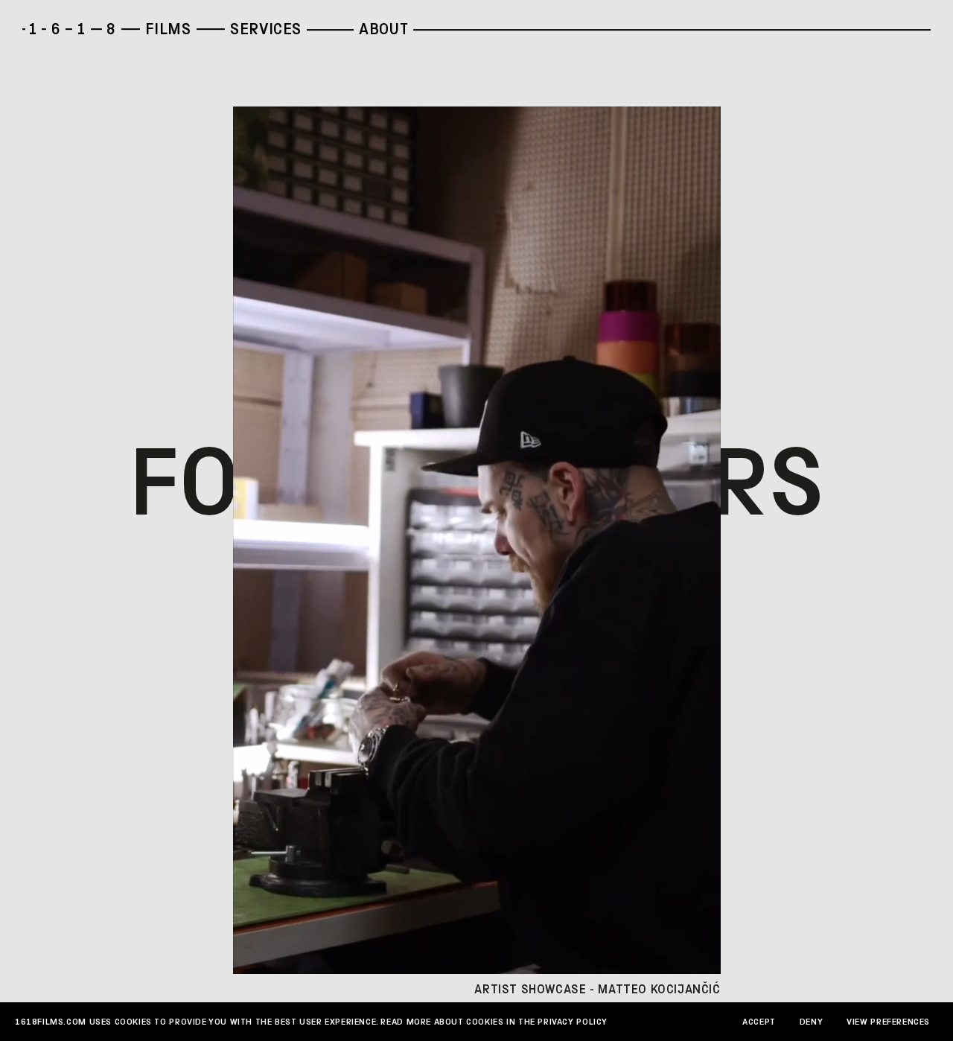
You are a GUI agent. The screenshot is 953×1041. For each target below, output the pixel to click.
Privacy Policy (573, 1021)
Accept (759, 1021)
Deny (811, 1021)
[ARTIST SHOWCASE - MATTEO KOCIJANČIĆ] (477, 540)
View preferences (888, 1021)
